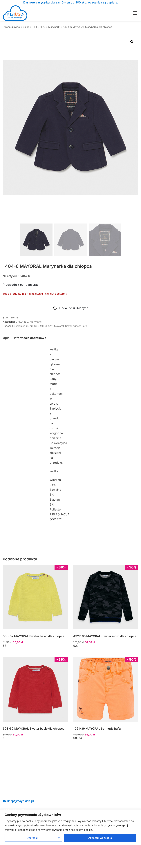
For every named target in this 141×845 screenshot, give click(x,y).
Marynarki (54, 26)
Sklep (26, 26)
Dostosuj (32, 837)
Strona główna (11, 26)
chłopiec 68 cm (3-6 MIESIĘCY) (34, 325)
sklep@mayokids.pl (20, 801)
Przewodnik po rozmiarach (21, 284)
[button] (132, 42)
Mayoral (59, 325)
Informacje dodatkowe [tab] (30, 338)
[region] (70, 827)
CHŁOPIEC (38, 26)
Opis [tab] (6, 338)
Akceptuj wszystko (100, 837)
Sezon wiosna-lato (76, 325)
